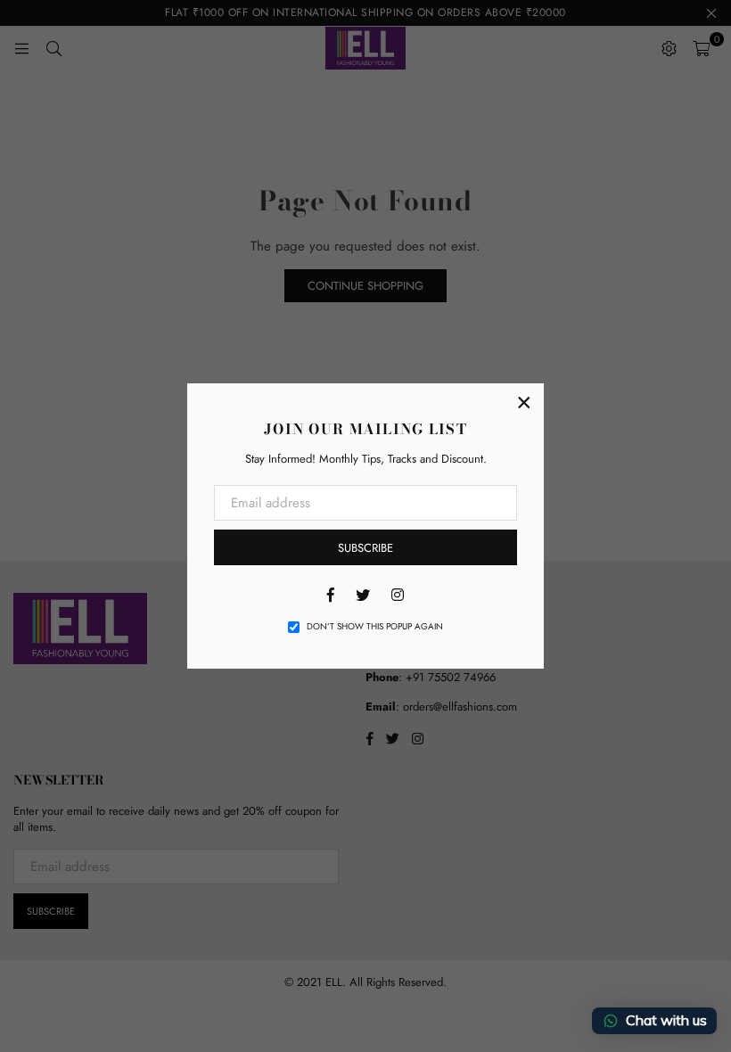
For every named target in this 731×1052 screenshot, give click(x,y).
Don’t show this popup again (375, 627)
